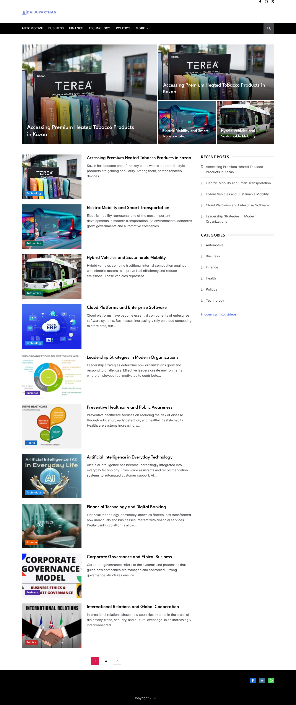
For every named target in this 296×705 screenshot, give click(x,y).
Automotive (32, 28)
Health (30, 442)
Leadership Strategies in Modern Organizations (133, 357)
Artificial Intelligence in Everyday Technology (129, 457)
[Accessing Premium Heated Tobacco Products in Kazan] (89, 94)
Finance (76, 28)
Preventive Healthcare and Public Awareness (129, 407)
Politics (123, 28)
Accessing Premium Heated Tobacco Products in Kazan (139, 158)
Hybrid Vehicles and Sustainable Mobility (126, 258)
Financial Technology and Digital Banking (126, 507)
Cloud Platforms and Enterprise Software (127, 308)
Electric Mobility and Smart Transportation (128, 208)
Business (56, 28)
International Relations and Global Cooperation (133, 607)
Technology (100, 28)
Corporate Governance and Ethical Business (129, 557)
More (140, 28)
